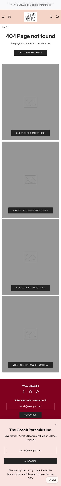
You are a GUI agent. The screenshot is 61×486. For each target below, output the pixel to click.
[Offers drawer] (9, 17)
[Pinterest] (37, 391)
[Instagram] (30, 391)
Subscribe (30, 415)
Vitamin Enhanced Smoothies (30, 365)
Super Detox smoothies (30, 133)
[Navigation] (3, 17)
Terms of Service (45, 474)
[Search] (51, 17)
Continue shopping (30, 52)
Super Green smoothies (30, 288)
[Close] (56, 424)
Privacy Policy (25, 474)
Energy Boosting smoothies (30, 210)
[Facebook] (24, 391)
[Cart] (57, 17)
